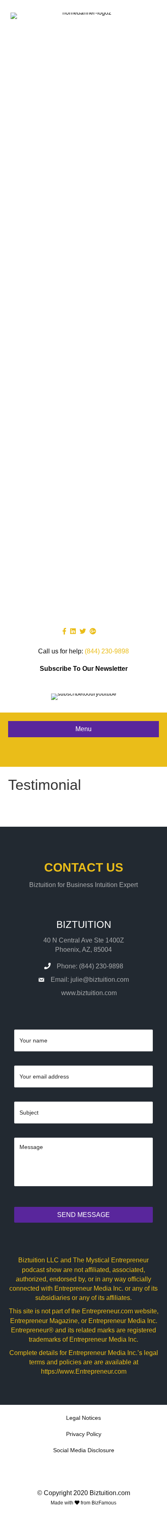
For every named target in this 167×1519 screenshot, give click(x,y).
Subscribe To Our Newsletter (84, 668)
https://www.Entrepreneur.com (83, 1371)
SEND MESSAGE (83, 1214)
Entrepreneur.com (107, 1311)
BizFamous (104, 1503)
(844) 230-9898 (107, 651)
